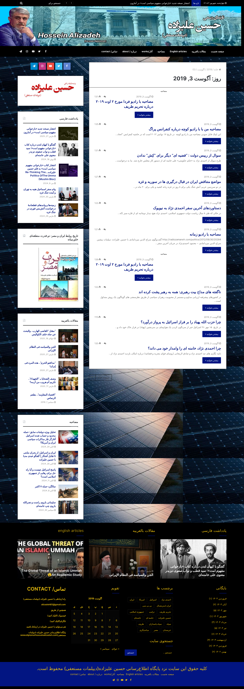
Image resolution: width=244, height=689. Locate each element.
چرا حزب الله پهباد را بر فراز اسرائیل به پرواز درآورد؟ (181, 322)
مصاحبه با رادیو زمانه (205, 234)
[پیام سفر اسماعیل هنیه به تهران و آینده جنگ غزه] (68, 194)
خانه (216, 69)
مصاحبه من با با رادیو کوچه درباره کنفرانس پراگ (185, 129)
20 (116, 633)
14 (109, 626)
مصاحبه (161, 51)
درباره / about (129, 51)
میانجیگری (144, 630)
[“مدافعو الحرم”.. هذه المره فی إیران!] (68, 367)
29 (102, 640)
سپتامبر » (104, 648)
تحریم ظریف (165, 611)
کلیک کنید (52, 615)
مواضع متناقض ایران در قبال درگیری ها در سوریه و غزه (179, 181)
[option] (193, 559)
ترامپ (152, 611)
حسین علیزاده (164, 618)
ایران (132, 599)
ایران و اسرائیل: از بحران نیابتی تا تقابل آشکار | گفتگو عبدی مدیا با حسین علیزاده (39, 456)
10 (89, 620)
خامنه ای (149, 618)
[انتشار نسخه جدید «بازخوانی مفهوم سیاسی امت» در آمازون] (68, 133)
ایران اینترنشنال (164, 605)
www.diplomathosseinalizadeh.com (38, 635)
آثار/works (147, 51)
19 (74, 626)
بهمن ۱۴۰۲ (221, 651)
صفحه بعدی (103, 377)
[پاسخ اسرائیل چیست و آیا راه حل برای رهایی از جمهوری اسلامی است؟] (68, 474)
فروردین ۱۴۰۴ (219, 598)
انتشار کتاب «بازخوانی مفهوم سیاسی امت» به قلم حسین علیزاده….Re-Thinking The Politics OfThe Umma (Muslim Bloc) (40, 172)
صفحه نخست (217, 51)
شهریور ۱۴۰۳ (219, 616)
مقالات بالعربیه (199, 51)
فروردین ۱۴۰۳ (219, 645)
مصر (156, 630)
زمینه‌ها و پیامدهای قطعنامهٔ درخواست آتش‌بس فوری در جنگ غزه (41, 208)
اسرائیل (153, 599)
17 (89, 626)
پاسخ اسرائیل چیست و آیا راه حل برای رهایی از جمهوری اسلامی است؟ (41, 473)
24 (89, 633)
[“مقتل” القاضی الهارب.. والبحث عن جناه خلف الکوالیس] (68, 336)
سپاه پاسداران (155, 624)
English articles (178, 51)
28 (109, 640)
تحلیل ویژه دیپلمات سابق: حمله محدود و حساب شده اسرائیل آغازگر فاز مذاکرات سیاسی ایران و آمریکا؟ (138, 3)
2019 (209, 69)
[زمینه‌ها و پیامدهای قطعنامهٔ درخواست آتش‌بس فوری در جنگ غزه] (68, 210)
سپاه (169, 624)
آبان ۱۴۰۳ (221, 604)
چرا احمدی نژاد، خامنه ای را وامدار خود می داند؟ (184, 348)
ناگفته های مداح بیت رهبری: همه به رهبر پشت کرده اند (180, 292)
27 (116, 640)
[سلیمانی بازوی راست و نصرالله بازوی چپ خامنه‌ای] (68, 507)
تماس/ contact (109, 51)
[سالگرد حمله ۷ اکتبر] (68, 491)
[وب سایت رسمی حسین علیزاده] (193, 26)
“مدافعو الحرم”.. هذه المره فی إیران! (129, 575)
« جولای (115, 648)
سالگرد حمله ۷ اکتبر (45, 486)
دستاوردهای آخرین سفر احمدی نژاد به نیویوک (187, 208)
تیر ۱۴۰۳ (222, 628)
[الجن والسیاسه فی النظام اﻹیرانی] (68, 351)
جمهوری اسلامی (137, 611)
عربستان (167, 630)
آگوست (201, 69)
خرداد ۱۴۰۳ (220, 633)
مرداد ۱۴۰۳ (220, 622)
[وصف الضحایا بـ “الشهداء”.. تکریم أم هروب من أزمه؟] (68, 383)
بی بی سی (147, 605)
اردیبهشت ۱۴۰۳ (218, 639)
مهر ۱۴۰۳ (221, 610)
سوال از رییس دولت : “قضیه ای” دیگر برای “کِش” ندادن (179, 155)
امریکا (142, 599)
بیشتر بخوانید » (144, 114)
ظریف (141, 624)
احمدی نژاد (166, 599)
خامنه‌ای (137, 618)
